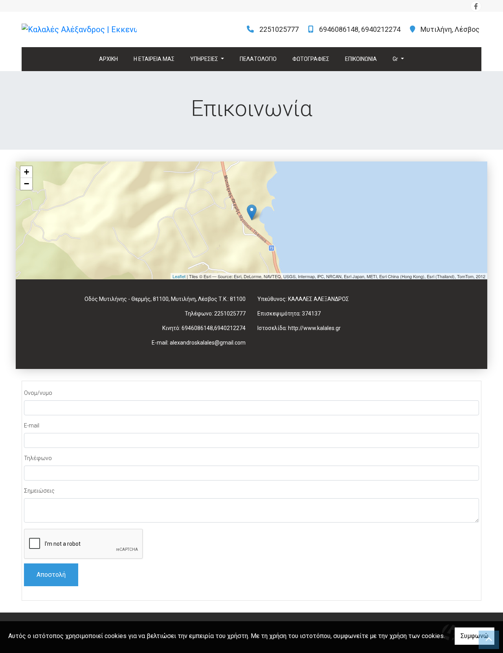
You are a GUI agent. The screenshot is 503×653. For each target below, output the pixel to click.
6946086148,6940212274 (214, 328)
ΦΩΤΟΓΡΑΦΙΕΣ (310, 59)
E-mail (31, 425)
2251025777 (279, 29)
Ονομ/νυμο (38, 393)
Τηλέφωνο (38, 458)
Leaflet (179, 276)
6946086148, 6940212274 (359, 29)
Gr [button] (396, 59)
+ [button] (26, 172)
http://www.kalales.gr (314, 328)
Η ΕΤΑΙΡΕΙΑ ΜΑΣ (154, 59)
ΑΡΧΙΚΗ (108, 59)
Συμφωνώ (474, 636)
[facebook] (475, 6)
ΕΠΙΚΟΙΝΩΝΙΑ (361, 59)
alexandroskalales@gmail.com (208, 342)
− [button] (26, 184)
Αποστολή (51, 574)
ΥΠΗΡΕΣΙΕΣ (204, 59)
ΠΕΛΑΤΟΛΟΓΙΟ (258, 59)
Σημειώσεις (39, 491)
